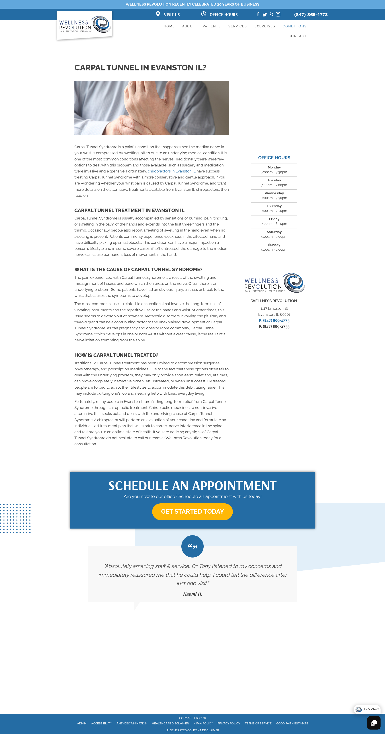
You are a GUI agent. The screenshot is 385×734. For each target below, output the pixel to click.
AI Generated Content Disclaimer (192, 730)
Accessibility (101, 723)
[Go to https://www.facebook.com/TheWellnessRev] (258, 15)
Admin (81, 723)
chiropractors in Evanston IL (172, 171)
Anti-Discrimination (132, 723)
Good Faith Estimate (292, 723)
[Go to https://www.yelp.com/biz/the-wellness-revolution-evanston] (271, 15)
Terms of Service (258, 723)
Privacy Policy (228, 723)
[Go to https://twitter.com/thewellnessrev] (264, 15)
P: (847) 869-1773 (274, 320)
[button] (192, 511)
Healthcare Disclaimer (170, 723)
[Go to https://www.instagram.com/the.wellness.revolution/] (278, 15)
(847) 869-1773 (311, 14)
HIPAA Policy (203, 723)
